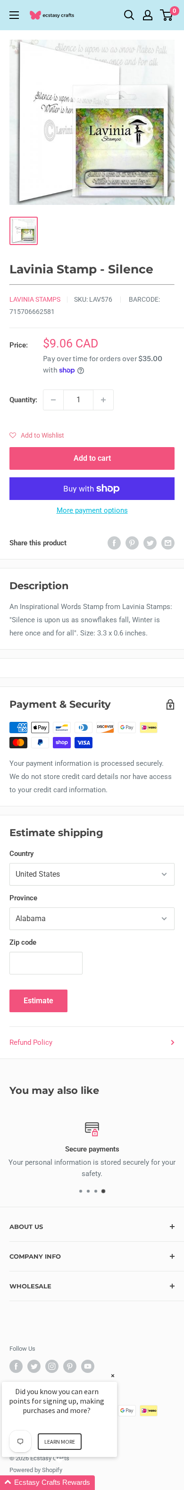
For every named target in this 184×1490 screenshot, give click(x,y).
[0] (167, 15)
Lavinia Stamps (34, 299)
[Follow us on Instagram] (52, 1366)
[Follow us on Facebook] (16, 1366)
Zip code (22, 942)
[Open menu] (14, 15)
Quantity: (23, 400)
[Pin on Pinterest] (132, 543)
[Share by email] (168, 543)
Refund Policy (30, 1042)
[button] (36, 435)
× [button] (113, 1375)
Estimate (38, 1000)
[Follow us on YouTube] (87, 1366)
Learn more (59, 1441)
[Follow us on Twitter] (34, 1366)
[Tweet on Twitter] (150, 543)
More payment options (92, 510)
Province (23, 898)
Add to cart (92, 458)
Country (21, 853)
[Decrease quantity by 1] (53, 400)
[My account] (147, 15)
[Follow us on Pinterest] (69, 1366)
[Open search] (129, 15)
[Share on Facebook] (114, 543)
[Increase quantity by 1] (103, 400)
